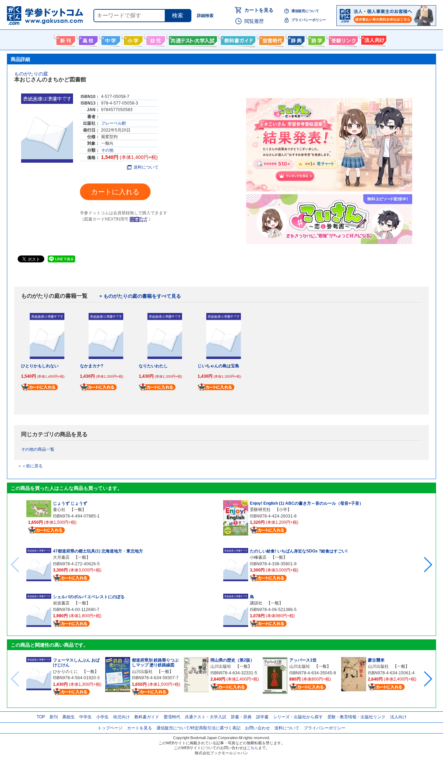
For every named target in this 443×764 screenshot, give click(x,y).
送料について (146, 167)
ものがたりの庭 (31, 74)
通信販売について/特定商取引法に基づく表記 (198, 728)
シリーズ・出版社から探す (298, 716)
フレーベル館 (113, 123)
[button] (427, 564)
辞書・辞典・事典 (295, 39)
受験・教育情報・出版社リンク (356, 716)
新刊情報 (65, 39)
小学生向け (132, 39)
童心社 (59, 509)
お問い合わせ (257, 728)
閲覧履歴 (254, 21)
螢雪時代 (270, 39)
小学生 (102, 716)
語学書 (316, 39)
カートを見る (258, 10)
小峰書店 (258, 557)
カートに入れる (115, 192)
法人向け (373, 39)
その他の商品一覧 (37, 449)
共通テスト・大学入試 (192, 39)
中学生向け (110, 39)
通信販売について (305, 11)
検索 (177, 15)
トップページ (110, 728)
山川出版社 (142, 671)
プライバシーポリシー (308, 20)
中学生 (85, 716)
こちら (252, 748)
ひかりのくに (65, 671)
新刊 (53, 716)
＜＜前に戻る (30, 466)
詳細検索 (205, 15)
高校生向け (87, 39)
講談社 (256, 603)
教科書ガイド (237, 39)
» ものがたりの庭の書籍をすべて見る (140, 296)
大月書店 (61, 557)
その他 (107, 150)
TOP (41, 716)
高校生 (68, 716)
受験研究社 (260, 509)
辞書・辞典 (241, 716)
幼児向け (155, 39)
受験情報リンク (342, 39)
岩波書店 (61, 603)
